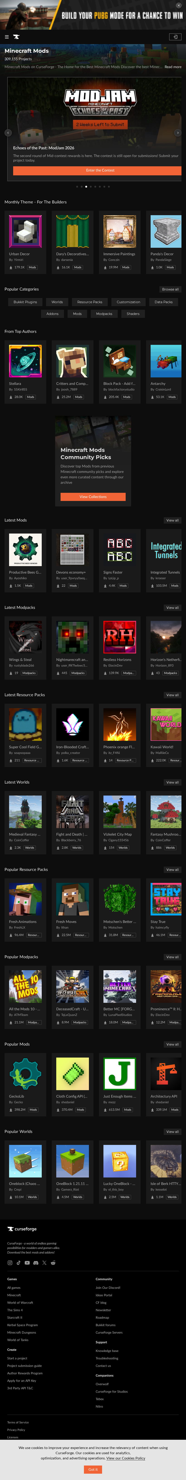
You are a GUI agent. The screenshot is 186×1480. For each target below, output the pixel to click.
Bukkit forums (105, 1325)
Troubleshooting (107, 1358)
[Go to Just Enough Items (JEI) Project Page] (120, 1084)
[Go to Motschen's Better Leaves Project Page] (120, 910)
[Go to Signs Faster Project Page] (120, 560)
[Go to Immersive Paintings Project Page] (120, 242)
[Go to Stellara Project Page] (25, 372)
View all (172, 520)
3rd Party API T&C (20, 1388)
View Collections (93, 497)
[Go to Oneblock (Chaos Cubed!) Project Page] (25, 1172)
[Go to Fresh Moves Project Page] (72, 910)
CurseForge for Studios (112, 1391)
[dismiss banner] (178, 5)
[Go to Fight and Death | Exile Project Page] (72, 822)
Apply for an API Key (21, 1380)
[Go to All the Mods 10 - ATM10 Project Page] (25, 997)
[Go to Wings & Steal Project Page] (25, 648)
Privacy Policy (16, 1430)
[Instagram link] (10, 1263)
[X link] (44, 1263)
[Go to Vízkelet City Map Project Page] (120, 822)
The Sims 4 (15, 1310)
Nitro (99, 1406)
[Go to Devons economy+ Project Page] (72, 560)
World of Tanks (17, 1340)
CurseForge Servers (109, 1332)
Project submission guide (24, 1366)
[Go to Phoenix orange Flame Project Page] (120, 735)
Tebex (100, 1399)
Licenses (12, 1437)
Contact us (103, 1366)
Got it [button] (93, 1469)
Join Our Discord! (108, 1287)
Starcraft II (14, 1317)
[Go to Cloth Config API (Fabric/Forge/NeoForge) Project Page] (72, 1084)
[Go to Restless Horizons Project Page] (120, 648)
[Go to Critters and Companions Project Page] (72, 372)
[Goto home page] (16, 37)
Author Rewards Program (25, 1373)
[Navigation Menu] (7, 37)
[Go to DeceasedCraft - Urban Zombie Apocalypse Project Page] (72, 997)
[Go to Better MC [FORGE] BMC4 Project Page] (120, 997)
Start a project (17, 1358)
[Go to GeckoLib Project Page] (25, 1084)
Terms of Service (18, 1422)
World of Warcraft (20, 1302)
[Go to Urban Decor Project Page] (25, 242)
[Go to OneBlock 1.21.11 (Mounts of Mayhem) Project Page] (72, 1172)
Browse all (170, 289)
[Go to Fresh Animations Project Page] (25, 910)
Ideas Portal (104, 1295)
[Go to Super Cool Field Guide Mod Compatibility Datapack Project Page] (25, 735)
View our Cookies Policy (125, 1458)
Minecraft (14, 1295)
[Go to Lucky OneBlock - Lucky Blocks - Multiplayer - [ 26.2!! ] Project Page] (120, 1172)
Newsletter (103, 1310)
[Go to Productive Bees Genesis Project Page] (25, 560)
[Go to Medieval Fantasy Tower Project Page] (25, 822)
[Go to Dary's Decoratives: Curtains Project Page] (72, 242)
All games (13, 1287)
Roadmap (102, 1317)
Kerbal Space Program (22, 1325)
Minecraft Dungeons (21, 1332)
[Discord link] (36, 1263)
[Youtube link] (27, 1263)
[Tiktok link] (18, 1263)
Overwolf (102, 1384)
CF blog (101, 1302)
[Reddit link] (53, 1263)
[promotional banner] (93, 15)
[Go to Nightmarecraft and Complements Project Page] (72, 648)
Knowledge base (107, 1351)
